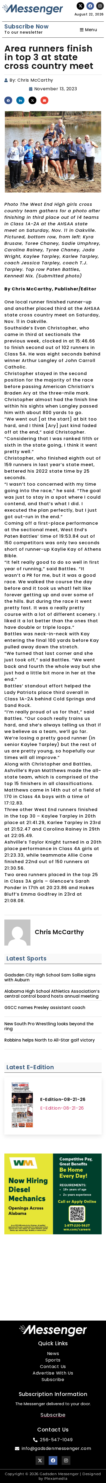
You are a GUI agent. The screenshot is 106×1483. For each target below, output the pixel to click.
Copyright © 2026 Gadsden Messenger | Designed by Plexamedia (53, 1476)
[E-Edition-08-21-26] (22, 1105)
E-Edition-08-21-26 (63, 1099)
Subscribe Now (26, 26)
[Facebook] (90, 6)
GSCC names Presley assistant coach (44, 1007)
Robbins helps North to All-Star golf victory (49, 1040)
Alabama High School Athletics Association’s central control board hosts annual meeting (52, 994)
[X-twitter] (80, 6)
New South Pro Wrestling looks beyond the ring (48, 1026)
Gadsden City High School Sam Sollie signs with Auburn (50, 977)
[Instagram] (100, 6)
